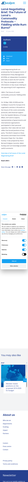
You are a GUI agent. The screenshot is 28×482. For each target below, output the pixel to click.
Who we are (7, 420)
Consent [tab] (5, 219)
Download (9, 56)
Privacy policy (7, 461)
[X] (14, 167)
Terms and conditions (10, 464)
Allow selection (14, 266)
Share (8, 61)
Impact (5, 430)
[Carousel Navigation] (14, 380)
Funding (5, 427)
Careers (5, 443)
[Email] (22, 167)
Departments (7, 424)
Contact (5, 450)
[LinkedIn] (17, 167)
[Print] (19, 167)
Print (7, 58)
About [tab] (23, 219)
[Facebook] (12, 167)
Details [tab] (14, 219)
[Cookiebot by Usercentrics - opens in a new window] (20, 215)
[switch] (24, 245)
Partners (6, 433)
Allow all (14, 261)
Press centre (7, 446)
